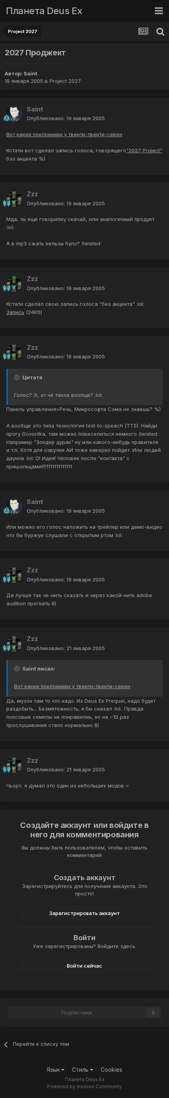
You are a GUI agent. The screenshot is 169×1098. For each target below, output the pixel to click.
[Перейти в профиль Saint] (14, 114)
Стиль (81, 1069)
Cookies (111, 1069)
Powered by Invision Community (84, 1086)
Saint (30, 73)
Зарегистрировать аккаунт (84, 913)
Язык (54, 1069)
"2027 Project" (144, 150)
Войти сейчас (84, 966)
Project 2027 (65, 81)
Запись (15, 312)
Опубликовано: (66, 118)
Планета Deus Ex (44, 10)
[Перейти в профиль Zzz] (14, 199)
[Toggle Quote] (17, 377)
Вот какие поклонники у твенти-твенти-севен (64, 134)
